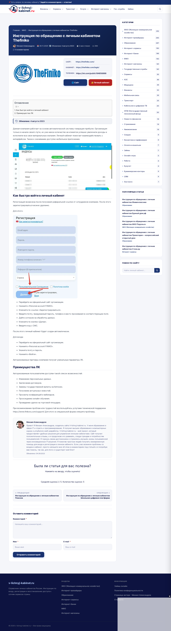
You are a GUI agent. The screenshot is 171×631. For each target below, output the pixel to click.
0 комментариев (22, 50)
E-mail (67, 542)
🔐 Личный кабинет (100, 82)
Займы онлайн (120, 586)
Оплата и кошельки (132, 145)
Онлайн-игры (130, 155)
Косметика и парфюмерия (135, 140)
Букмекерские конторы (134, 171)
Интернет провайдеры (134, 38)
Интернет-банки (131, 53)
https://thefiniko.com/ (85, 62)
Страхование (129, 124)
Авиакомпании (130, 129)
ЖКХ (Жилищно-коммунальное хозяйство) (138, 31)
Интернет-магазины (100, 9)
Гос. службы (119, 9)
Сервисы (57, 9)
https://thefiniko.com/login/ (87, 67)
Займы (130, 9)
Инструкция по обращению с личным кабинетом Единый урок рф (138, 211)
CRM (126, 176)
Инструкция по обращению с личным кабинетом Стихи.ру (138, 247)
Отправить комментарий (28, 554)
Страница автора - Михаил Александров (132, 595)
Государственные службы (135, 69)
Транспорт (70, 9)
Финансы (44, 9)
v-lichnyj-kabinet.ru (23, 626)
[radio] (53, 476)
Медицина (128, 85)
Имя (15, 542)
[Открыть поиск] (159, 9)
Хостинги (128, 182)
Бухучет (127, 166)
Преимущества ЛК (24, 113)
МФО (24, 30)
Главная (16, 30)
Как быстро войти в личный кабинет (32, 110)
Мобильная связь (131, 95)
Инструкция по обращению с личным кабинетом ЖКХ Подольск (138, 222)
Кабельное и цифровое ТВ (135, 106)
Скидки (127, 135)
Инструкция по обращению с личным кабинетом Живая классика (138, 200)
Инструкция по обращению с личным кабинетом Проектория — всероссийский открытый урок (140, 235)
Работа (127, 161)
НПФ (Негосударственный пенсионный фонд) (135, 112)
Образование (130, 43)
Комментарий (20, 519)
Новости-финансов (132, 119)
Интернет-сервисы (132, 48)
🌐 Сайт (75, 82)
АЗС (126, 79)
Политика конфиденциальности (128, 590)
